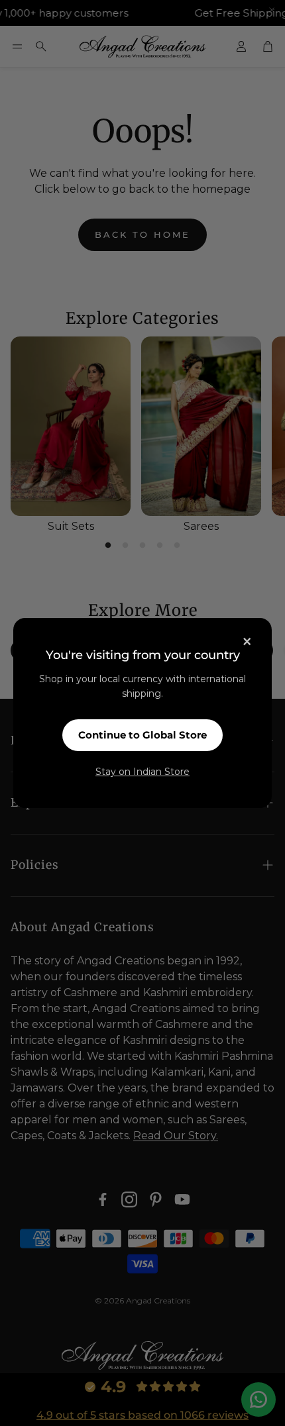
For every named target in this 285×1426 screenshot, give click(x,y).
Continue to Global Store (142, 735)
